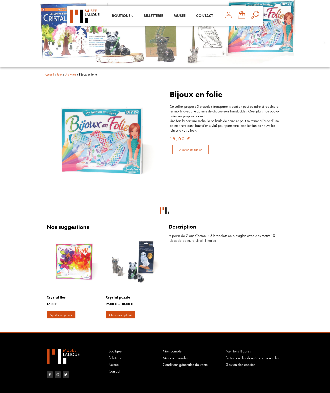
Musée (180, 15)
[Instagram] (58, 374)
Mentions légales (238, 351)
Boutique (121, 15)
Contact (204, 15)
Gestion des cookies (240, 364)
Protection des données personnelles (252, 358)
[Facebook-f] (50, 374)
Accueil (49, 74)
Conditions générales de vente (185, 364)
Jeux (59, 74)
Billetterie (153, 15)
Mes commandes (175, 358)
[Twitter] (66, 374)
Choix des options (120, 315)
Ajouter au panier (190, 149)
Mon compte (172, 351)
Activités (70, 74)
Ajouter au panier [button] (61, 315)
